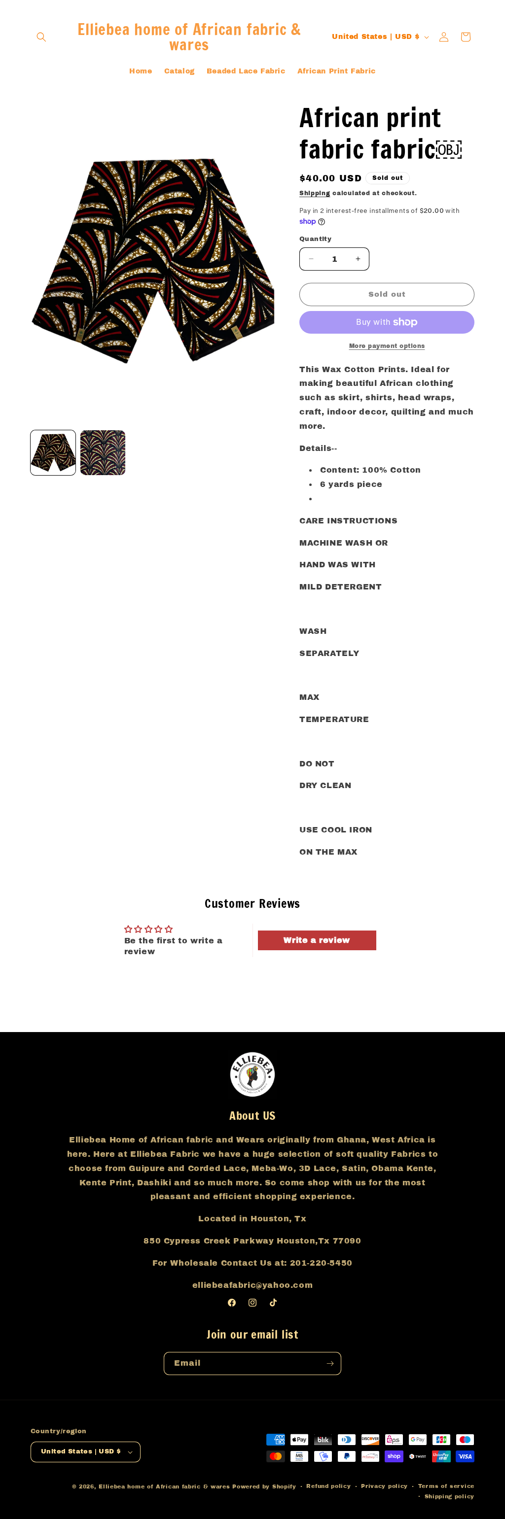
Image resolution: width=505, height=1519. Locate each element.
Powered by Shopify (264, 1486)
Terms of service (446, 1486)
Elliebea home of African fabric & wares (165, 1486)
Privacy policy (384, 1486)
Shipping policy (450, 1496)
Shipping (314, 193)
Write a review (317, 940)
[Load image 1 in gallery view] (53, 452)
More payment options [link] (387, 346)
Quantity (315, 239)
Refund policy (328, 1486)
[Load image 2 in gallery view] (102, 452)
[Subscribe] (330, 1363)
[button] (41, 37)
